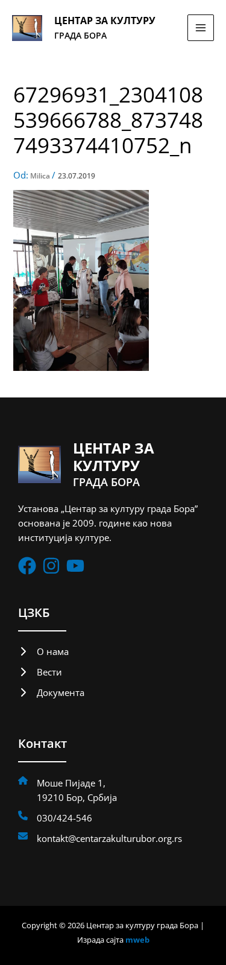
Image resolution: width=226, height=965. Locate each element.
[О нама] (43, 651)
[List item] (27, 566)
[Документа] (51, 692)
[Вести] (40, 672)
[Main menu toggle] (200, 27)
